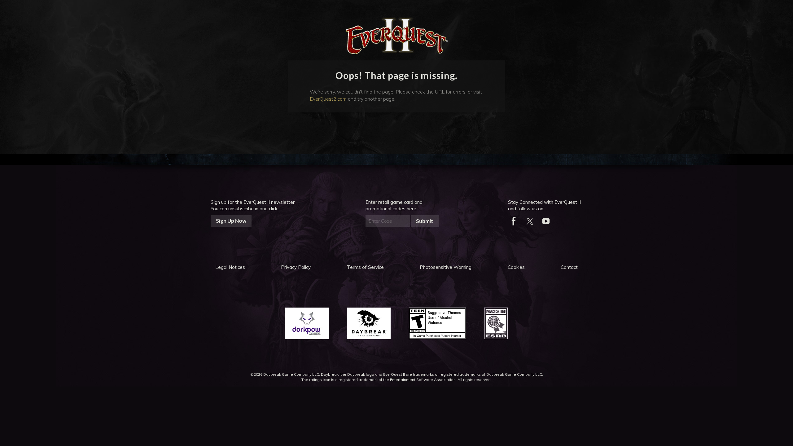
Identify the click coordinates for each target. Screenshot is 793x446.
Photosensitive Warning (445, 267)
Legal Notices (230, 267)
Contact (569, 267)
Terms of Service (365, 267)
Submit (424, 221)
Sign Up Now (231, 220)
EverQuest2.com (328, 99)
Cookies (516, 267)
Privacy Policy (296, 267)
